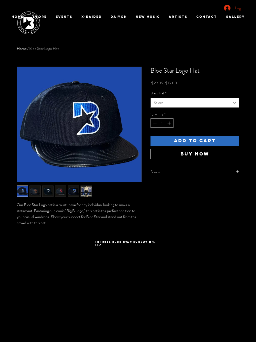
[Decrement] (154, 123)
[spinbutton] (162, 123)
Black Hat (158, 93)
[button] (178, 17)
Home (21, 48)
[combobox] (194, 103)
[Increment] (169, 123)
